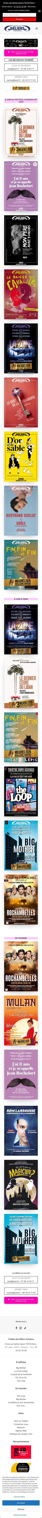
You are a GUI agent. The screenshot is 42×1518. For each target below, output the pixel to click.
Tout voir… (21, 1406)
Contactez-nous (21, 1424)
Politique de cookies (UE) (21, 1434)
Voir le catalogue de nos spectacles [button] (22, 53)
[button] (36, 28)
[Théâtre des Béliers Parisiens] (17, 28)
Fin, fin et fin (21, 1377)
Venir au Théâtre (21, 1421)
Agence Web (21, 1431)
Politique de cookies (19, 1515)
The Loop (21, 1381)
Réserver (21, 1427)
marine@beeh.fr (13, 80)
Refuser (21, 1509)
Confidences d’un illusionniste (21, 1402)
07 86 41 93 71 (27, 69)
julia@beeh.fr (13, 69)
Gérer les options (19, 1496)
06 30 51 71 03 (28, 80)
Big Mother (21, 1368)
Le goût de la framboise (21, 1374)
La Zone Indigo (21, 1371)
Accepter (21, 1503)
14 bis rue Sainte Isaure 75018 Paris (20, 1344)
